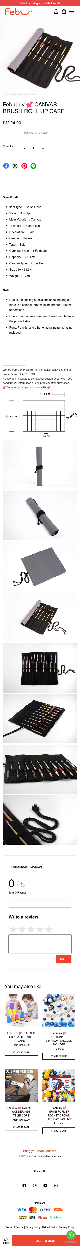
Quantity (8, 146)
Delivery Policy (66, 1227)
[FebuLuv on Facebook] (24, 1187)
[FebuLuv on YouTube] (45, 1187)
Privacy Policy (32, 1227)
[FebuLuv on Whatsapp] (56, 1187)
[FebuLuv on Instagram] (34, 1187)
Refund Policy (49, 1227)
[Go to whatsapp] (71, 1235)
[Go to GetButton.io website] (71, 1242)
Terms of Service (14, 1227)
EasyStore (56, 1156)
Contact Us (40, 1171)
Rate (64, 959)
